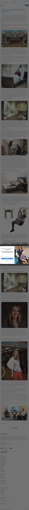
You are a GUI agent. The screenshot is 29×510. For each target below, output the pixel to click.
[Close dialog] (28, 246)
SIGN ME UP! (7, 258)
